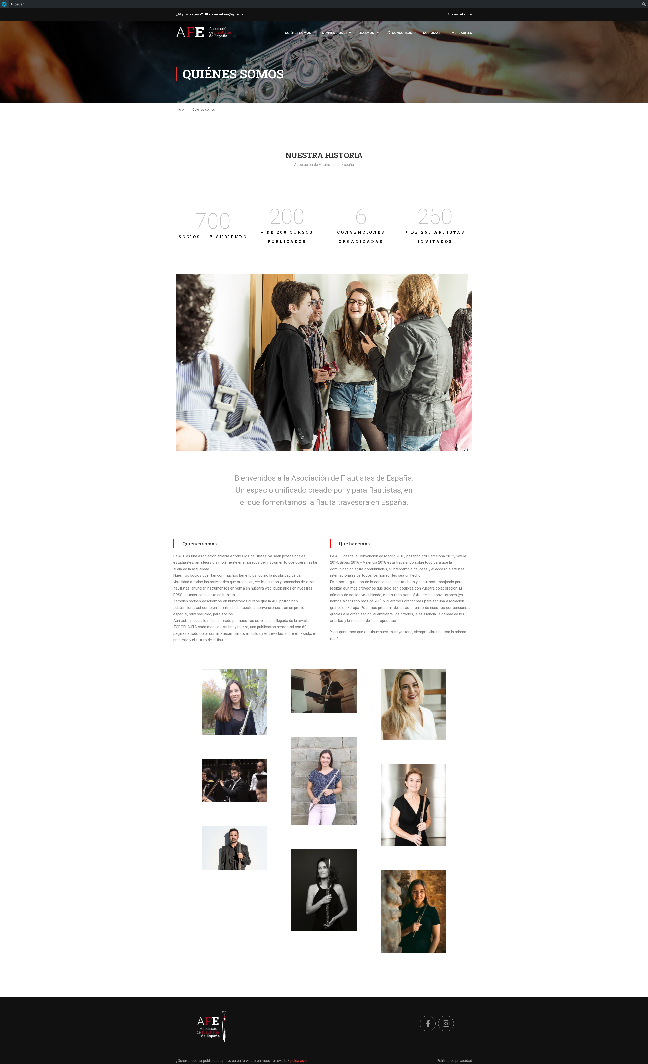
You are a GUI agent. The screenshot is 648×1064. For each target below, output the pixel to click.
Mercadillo (462, 33)
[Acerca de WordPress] (4, 4)
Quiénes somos (298, 33)
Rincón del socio (460, 14)
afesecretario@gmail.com (227, 14)
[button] (310, 447)
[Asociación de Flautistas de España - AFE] (204, 35)
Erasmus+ (367, 33)
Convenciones (334, 33)
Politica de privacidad (454, 1060)
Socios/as (431, 33)
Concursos (402, 33)
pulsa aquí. (299, 1060)
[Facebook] (428, 1023)
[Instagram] (446, 1023)
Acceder (17, 4)
